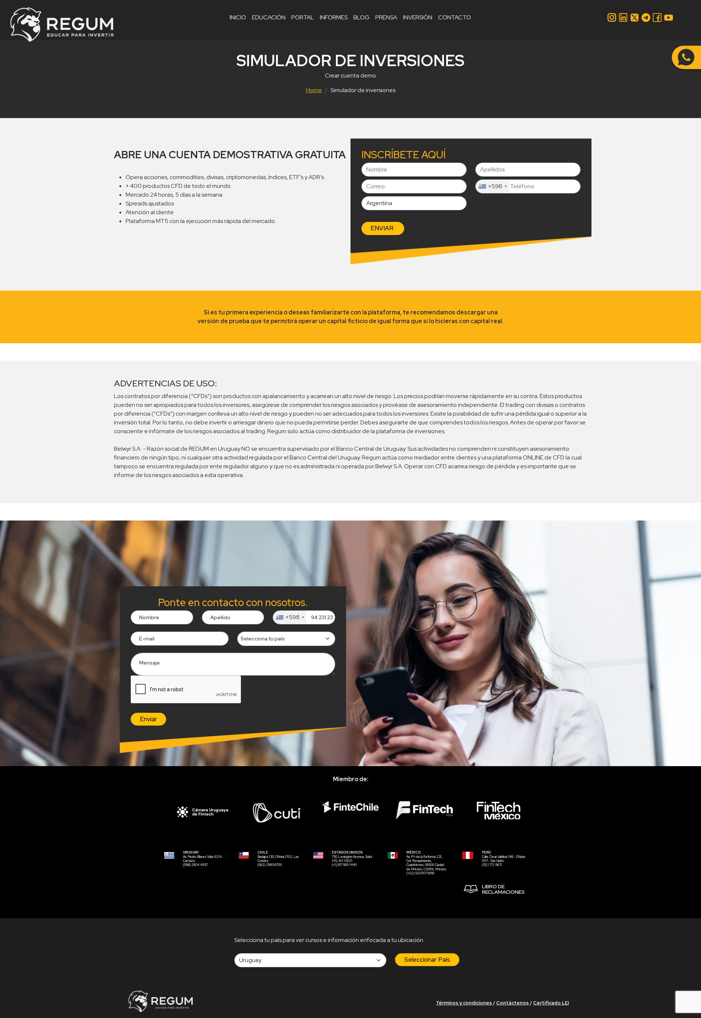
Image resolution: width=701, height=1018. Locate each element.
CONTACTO (454, 17)
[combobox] (492, 186)
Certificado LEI (551, 1003)
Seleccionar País (427, 959)
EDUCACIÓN (269, 17)
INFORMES (334, 17)
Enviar (148, 719)
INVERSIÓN (417, 17)
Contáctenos (512, 1003)
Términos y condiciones (464, 1003)
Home (314, 90)
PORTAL (302, 17)
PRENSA (386, 17)
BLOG (361, 17)
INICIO (238, 17)
